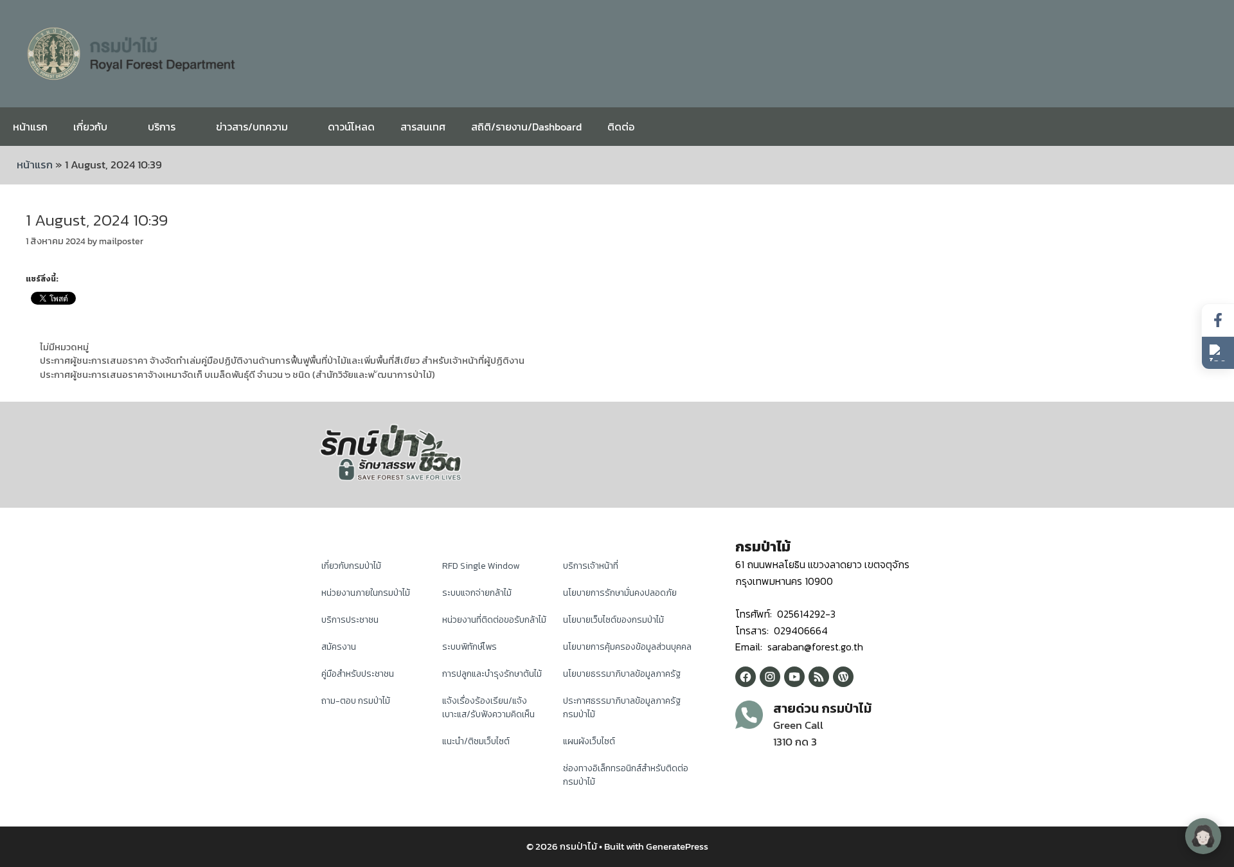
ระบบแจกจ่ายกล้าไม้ (477, 593)
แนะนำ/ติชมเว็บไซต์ (476, 741)
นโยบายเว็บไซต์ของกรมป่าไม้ (613, 620)
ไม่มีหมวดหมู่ (64, 347)
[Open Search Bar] (1214, 126)
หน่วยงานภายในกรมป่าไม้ (365, 593)
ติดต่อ (620, 126)
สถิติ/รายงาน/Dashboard (526, 126)
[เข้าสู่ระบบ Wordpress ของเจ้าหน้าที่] (843, 676)
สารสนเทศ (422, 126)
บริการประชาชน (350, 620)
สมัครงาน (338, 647)
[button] (1218, 353)
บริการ (161, 126)
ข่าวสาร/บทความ (252, 126)
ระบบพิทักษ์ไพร (469, 647)
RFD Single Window (480, 566)
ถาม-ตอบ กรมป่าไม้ (355, 701)
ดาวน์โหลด (351, 126)
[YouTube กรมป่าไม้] (794, 676)
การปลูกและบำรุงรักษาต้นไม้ (492, 674)
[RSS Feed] (819, 676)
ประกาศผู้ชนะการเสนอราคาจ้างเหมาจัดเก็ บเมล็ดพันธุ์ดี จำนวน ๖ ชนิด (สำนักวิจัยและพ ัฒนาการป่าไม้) (237, 375)
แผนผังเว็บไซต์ (589, 741)
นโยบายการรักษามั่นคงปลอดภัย (620, 593)
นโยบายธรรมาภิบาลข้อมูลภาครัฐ (622, 674)
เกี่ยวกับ (90, 126)
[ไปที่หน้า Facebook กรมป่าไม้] (1218, 320)
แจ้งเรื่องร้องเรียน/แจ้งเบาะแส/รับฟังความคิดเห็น (488, 707)
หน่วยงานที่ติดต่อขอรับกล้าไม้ (494, 620)
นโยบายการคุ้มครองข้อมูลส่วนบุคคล (627, 647)
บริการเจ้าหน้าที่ (590, 566)
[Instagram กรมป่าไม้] (770, 676)
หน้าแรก (30, 126)
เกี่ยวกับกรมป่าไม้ (351, 566)
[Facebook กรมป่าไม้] (745, 676)
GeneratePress (677, 846)
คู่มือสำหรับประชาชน (357, 674)
